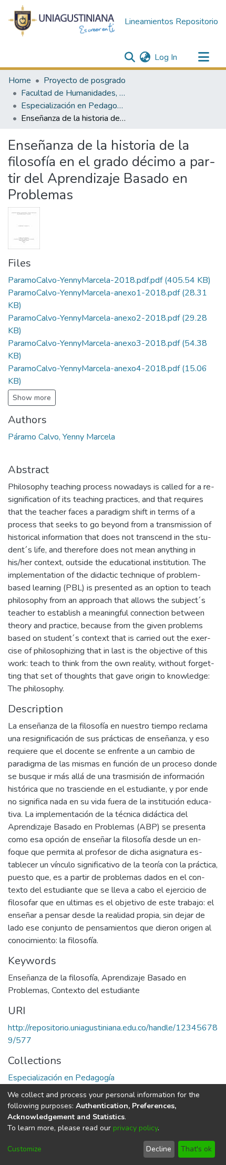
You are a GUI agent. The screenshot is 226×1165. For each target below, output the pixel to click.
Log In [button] (166, 57)
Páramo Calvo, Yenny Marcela (61, 437)
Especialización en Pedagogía (73, 105)
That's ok (196, 1149)
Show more (32, 398)
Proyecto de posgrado (85, 80)
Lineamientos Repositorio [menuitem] (171, 21)
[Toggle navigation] (203, 57)
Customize (24, 1149)
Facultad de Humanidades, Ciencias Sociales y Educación (73, 93)
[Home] (62, 21)
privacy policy (135, 1128)
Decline (158, 1149)
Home (19, 80)
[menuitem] (144, 57)
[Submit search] (129, 57)
